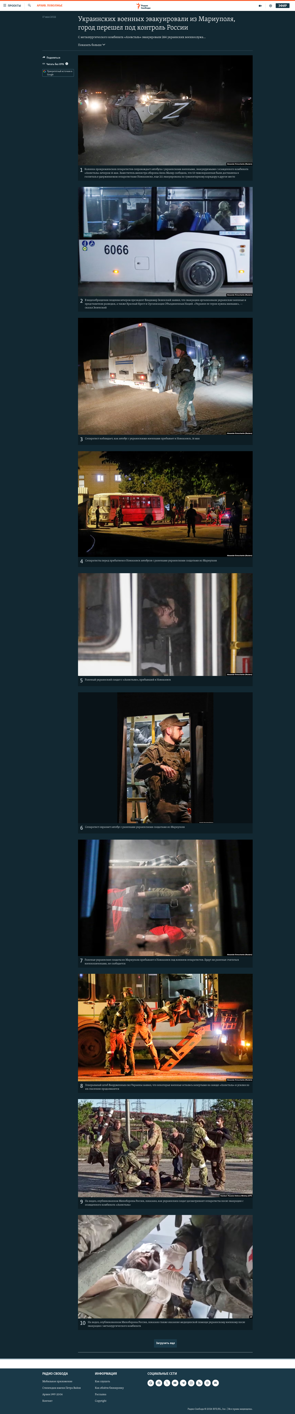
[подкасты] (270, 5)
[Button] (51, 58)
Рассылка (100, 1394)
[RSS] (199, 1383)
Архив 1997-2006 (52, 1394)
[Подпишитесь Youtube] (175, 1383)
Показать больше (90, 45)
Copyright (100, 1401)
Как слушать (102, 1381)
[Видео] (260, 5)
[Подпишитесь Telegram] (183, 1383)
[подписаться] (215, 1383)
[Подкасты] (207, 1383)
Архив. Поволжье (49, 5)
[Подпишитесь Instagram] (191, 1383)
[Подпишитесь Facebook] (159, 1383)
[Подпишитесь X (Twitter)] (167, 1383)
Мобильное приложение (57, 1381)
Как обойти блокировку (109, 1388)
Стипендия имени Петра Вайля (61, 1388)
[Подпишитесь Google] (151, 1383)
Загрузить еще (165, 1343)
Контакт (47, 1401)
